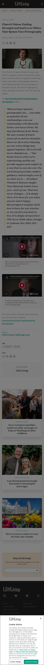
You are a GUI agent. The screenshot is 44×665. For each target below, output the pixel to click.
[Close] (40, 618)
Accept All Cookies (31, 662)
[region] (22, 640)
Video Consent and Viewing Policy (27, 651)
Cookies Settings (15, 662)
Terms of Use (23, 650)
